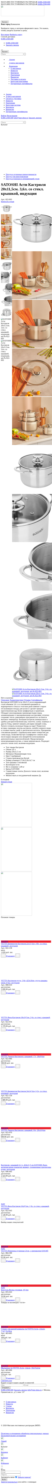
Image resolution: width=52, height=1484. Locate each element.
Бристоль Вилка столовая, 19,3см (14, 1290)
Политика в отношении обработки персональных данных (25, 1433)
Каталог (5, 22)
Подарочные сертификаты (21, 84)
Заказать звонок (12, 45)
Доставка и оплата (18, 79)
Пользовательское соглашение (13, 1436)
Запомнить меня (8, 1477)
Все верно (5, 35)
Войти (3, 116)
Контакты (15, 73)
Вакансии (15, 77)
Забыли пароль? (24, 1477)
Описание (5, 700)
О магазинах (16, 68)
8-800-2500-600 (44, 2)
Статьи (9, 1406)
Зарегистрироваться (9, 1482)
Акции (12, 60)
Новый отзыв (6, 782)
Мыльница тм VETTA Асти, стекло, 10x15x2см (20, 1368)
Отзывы (27, 700)
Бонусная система (13, 105)
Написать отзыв (7, 202)
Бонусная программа (19, 81)
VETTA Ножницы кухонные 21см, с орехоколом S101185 (24, 1251)
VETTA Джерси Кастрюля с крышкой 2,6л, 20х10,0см (23, 1130)
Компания (13, 66)
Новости (14, 71)
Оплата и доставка (13, 99)
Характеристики (16, 700)
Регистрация (12, 116)
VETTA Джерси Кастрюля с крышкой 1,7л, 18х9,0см (22, 1057)
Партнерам (15, 75)
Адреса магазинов (16, 63)
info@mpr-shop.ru (21, 118)
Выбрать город (16, 35)
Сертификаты (36, 700)
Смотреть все (6, 1381)
